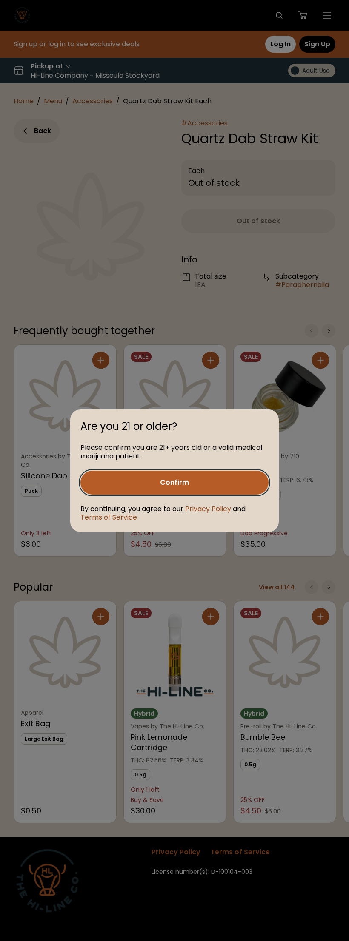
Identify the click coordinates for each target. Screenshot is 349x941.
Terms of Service (108, 517)
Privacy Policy (208, 509)
